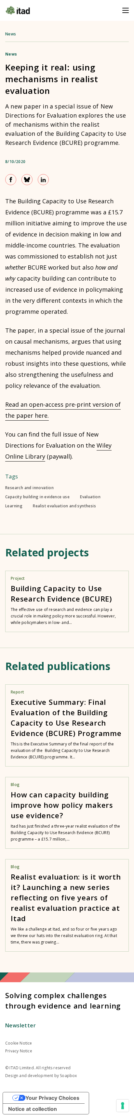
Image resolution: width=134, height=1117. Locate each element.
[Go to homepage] (17, 10)
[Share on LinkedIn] (43, 179)
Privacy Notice (18, 1051)
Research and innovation (29, 488)
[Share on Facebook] (10, 179)
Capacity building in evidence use (37, 497)
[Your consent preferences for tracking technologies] (122, 1105)
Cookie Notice (18, 1043)
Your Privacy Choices (52, 1098)
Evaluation (90, 497)
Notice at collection (32, 1109)
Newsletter (20, 1025)
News (10, 34)
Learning (13, 506)
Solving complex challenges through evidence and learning (63, 1000)
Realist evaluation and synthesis (64, 506)
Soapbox (68, 1075)
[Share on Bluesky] (27, 179)
